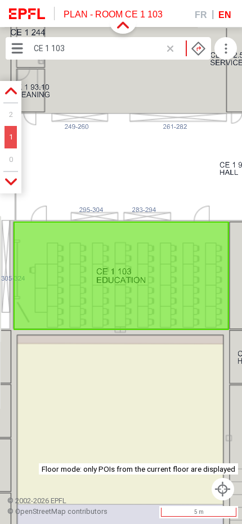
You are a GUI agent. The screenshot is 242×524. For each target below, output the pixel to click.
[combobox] (119, 48)
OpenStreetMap (40, 511)
